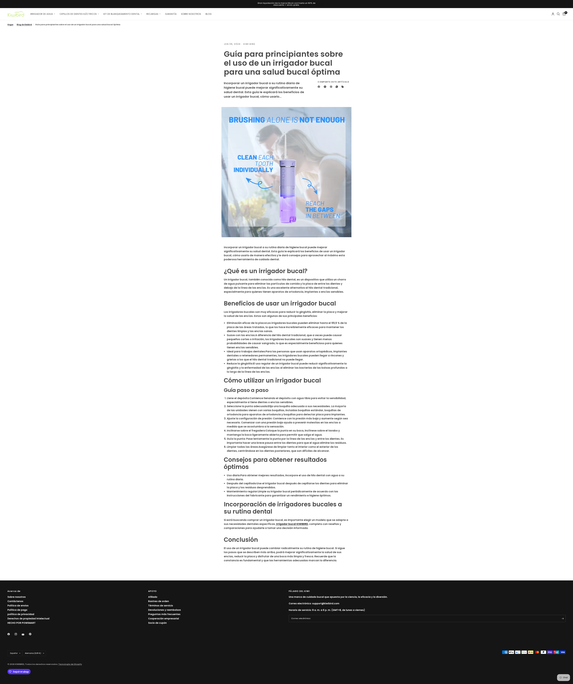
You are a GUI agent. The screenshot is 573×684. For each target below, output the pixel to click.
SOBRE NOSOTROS (191, 14)
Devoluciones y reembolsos (164, 609)
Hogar (10, 24)
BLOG (208, 14)
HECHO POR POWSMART (21, 622)
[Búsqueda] (558, 14)
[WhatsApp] (337, 87)
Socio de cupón (157, 622)
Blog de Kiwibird (24, 24)
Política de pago (17, 609)
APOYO (152, 591)
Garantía (171, 14)
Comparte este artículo (333, 82)
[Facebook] (319, 87)
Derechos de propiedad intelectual (28, 618)
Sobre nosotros (16, 596)
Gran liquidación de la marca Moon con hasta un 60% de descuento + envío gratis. (287, 4)
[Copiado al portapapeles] (343, 87)
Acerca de (14, 591)
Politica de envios (18, 605)
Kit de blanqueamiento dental (121, 14)
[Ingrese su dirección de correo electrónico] (563, 618)
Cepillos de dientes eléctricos (78, 14)
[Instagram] (18, 634)
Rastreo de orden (158, 601)
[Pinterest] (332, 87)
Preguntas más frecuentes (164, 614)
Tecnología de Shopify (70, 664)
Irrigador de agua (41, 14)
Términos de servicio (160, 605)
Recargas (152, 14)
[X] (325, 87)
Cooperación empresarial (163, 618)
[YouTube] (25, 634)
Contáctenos (15, 601)
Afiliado (152, 596)
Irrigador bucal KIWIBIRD (292, 524)
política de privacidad (20, 614)
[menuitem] (42, 14)
